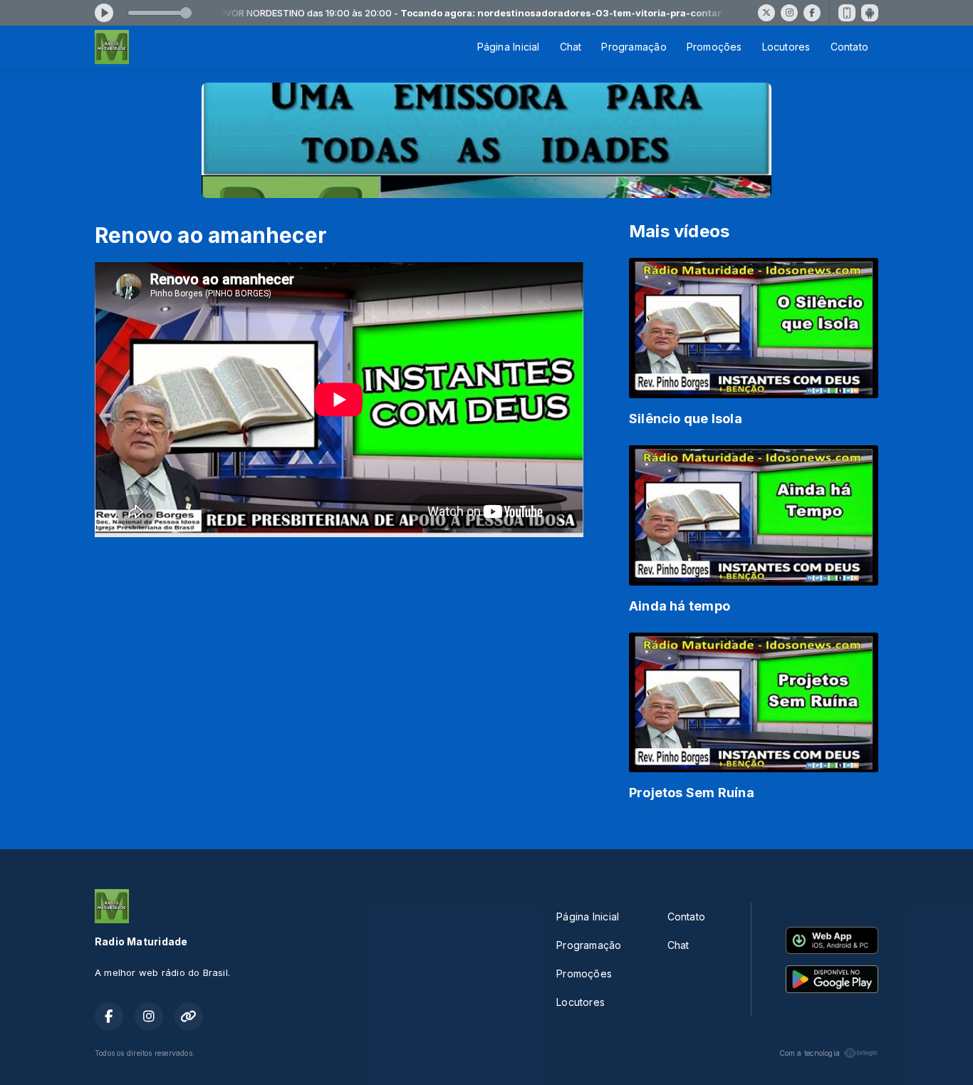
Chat (571, 47)
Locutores (786, 47)
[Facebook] (812, 12)
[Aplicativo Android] (869, 12)
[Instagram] (789, 12)
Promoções (714, 47)
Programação (633, 47)
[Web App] (846, 12)
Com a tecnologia (809, 1053)
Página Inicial (508, 47)
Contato (849, 47)
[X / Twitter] (766, 12)
